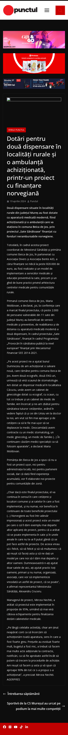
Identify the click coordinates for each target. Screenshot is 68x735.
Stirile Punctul (16, 130)
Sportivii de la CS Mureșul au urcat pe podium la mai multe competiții (33, 706)
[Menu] (47, 10)
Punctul (34, 201)
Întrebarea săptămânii (23, 694)
